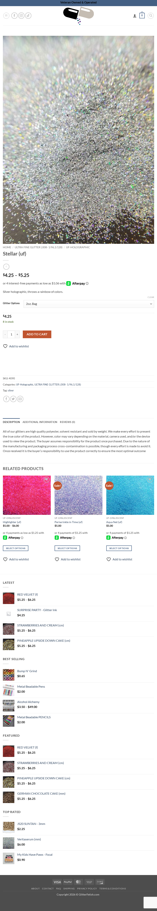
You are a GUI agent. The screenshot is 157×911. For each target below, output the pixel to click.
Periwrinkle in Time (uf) (69, 522)
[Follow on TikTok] (28, 15)
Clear (151, 297)
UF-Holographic (78, 247)
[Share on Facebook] (6, 399)
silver (11, 390)
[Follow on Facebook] (14, 15)
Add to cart (37, 334)
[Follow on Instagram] (21, 15)
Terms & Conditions (112, 888)
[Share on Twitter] (13, 399)
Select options (15, 548)
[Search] (151, 16)
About (35, 888)
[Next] (154, 521)
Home (7, 247)
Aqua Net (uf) (114, 522)
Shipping (69, 888)
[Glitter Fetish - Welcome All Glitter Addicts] (78, 16)
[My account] (135, 15)
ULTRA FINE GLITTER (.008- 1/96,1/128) (38, 247)
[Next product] (6, 267)
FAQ (58, 888)
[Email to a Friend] (20, 399)
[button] (6, 16)
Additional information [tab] (40, 422)
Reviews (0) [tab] (67, 422)
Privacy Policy (87, 888)
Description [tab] (11, 422)
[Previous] (3, 521)
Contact (48, 888)
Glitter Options (11, 303)
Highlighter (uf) (12, 522)
